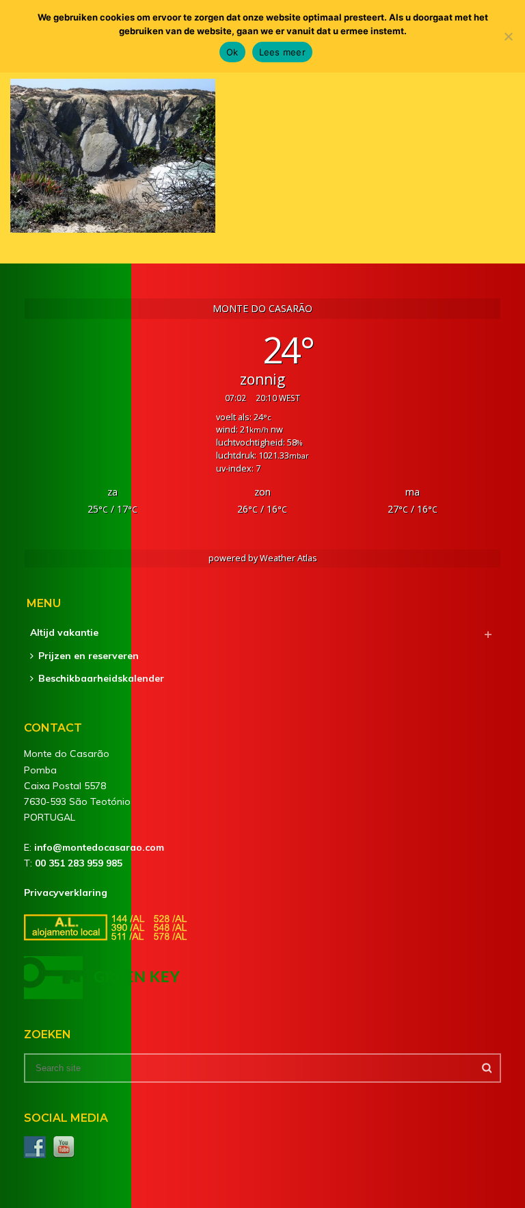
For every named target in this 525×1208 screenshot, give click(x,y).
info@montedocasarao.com (99, 847)
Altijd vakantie (64, 632)
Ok (232, 52)
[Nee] (508, 36)
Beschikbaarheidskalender (101, 678)
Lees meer (282, 52)
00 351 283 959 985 (78, 863)
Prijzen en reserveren (88, 656)
